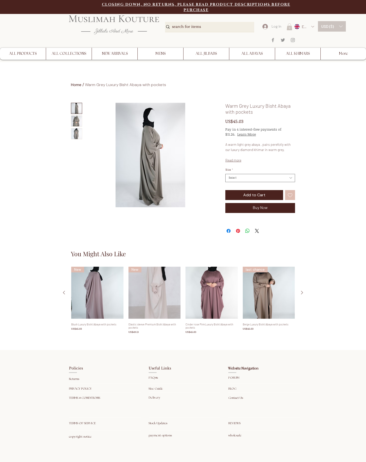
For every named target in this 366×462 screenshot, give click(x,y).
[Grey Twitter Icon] (283, 40)
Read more (233, 160)
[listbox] (332, 26)
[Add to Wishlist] (290, 195)
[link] (289, 26)
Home (76, 84)
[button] (332, 26)
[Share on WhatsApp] (247, 231)
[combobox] (260, 178)
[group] (183, 300)
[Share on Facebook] (229, 231)
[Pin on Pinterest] (238, 231)
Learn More (264, 134)
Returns (74, 379)
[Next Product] (302, 293)
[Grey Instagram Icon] (293, 40)
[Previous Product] (64, 293)
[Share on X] (257, 231)
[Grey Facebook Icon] (273, 40)
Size (229, 170)
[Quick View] (211, 293)
